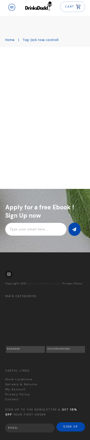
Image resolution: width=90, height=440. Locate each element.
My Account (15, 389)
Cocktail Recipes (65, 82)
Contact (12, 399)
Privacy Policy (72, 283)
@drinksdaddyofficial (43, 283)
